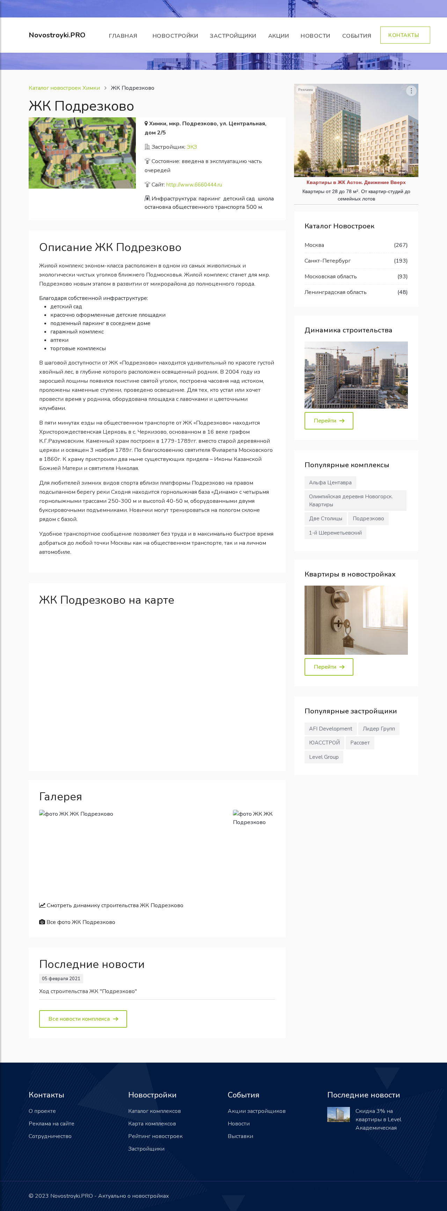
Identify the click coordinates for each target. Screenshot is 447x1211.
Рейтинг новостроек (155, 1136)
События (358, 36)
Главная (125, 36)
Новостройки (175, 36)
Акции (278, 36)
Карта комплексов (152, 1124)
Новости (315, 36)
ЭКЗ (192, 147)
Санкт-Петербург (328, 261)
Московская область (331, 276)
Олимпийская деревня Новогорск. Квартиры (351, 500)
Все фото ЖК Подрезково (80, 922)
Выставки (240, 1136)
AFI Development (330, 728)
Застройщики (233, 36)
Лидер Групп (379, 728)
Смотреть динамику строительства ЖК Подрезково (114, 905)
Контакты (405, 35)
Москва (314, 245)
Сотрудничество (50, 1136)
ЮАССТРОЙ (324, 742)
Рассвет (360, 742)
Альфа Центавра (330, 482)
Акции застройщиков (257, 1111)
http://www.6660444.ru (194, 184)
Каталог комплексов (154, 1111)
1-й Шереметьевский (335, 532)
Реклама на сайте (51, 1124)
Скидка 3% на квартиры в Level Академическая (378, 1119)
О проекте (42, 1111)
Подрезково (368, 518)
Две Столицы (325, 518)
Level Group (324, 757)
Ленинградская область (336, 292)
